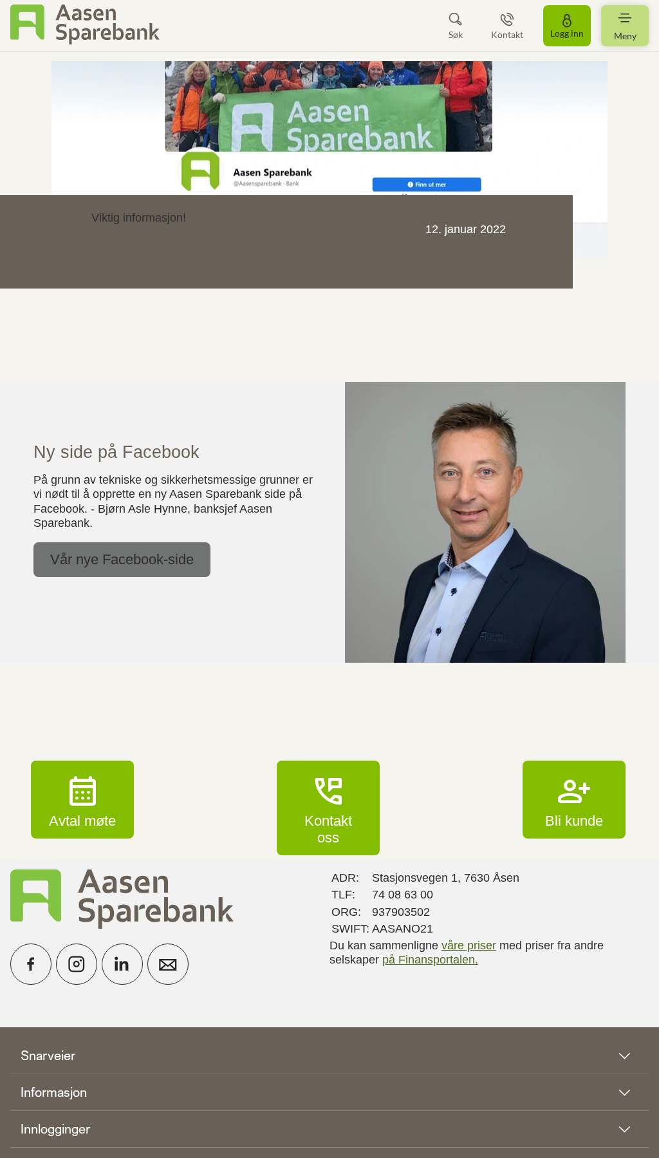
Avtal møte (82, 799)
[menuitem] (85, 25)
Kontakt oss (328, 808)
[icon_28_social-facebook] (30, 964)
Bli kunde (574, 799)
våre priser (468, 945)
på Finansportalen (428, 959)
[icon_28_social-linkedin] (122, 964)
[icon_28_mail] (168, 964)
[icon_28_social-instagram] (76, 964)
